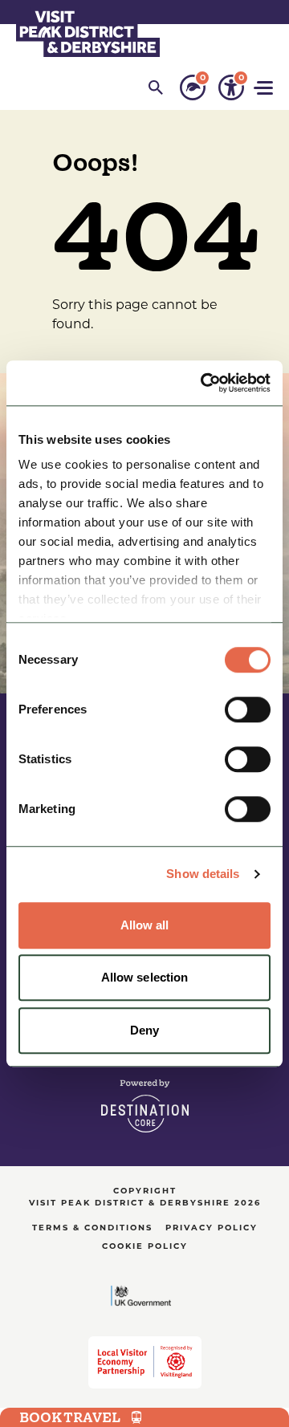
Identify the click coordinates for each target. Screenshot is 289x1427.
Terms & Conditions (92, 1228)
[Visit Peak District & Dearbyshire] (88, 32)
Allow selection (145, 977)
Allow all (144, 925)
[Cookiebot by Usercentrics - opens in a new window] (204, 382)
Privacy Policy (211, 1228)
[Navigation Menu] (265, 88)
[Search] (155, 87)
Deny (144, 1030)
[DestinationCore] (145, 1106)
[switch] (248, 709)
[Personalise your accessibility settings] (231, 87)
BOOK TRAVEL (69, 1417)
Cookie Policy (145, 1246)
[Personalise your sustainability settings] (193, 87)
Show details (202, 873)
